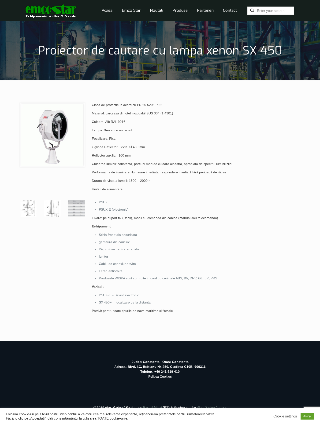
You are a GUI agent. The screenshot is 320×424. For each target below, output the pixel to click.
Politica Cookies (160, 376)
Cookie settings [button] (285, 416)
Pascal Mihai (153, 407)
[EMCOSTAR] (51, 10)
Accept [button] (307, 416)
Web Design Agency (212, 407)
